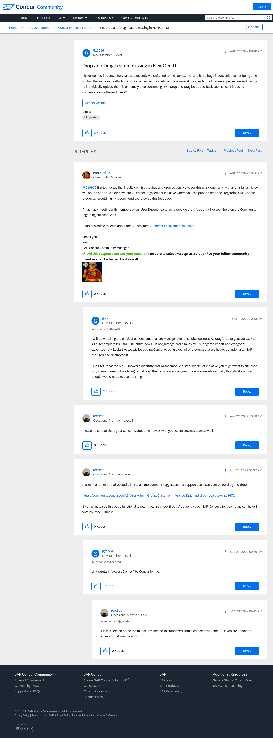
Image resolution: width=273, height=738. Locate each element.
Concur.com (92, 685)
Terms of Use (39, 715)
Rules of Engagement (29, 680)
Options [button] (253, 27)
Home (13, 27)
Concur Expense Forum (74, 27)
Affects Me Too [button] (95, 103)
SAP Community (171, 691)
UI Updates (91, 117)
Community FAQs (27, 685)
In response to (105, 329)
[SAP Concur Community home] (19, 7)
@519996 (89, 187)
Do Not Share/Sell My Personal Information (72, 715)
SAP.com (166, 680)
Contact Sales (93, 697)
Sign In (262, 6)
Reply (247, 133)
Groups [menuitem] (78, 18)
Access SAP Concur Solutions (104, 680)
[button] (225, 51)
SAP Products (169, 685)
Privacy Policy (22, 715)
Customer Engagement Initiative (172, 226)
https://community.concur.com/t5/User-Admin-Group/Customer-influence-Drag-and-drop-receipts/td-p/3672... (159, 495)
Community (50, 7)
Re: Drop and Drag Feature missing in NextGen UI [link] (134, 27)
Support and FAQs (27, 691)
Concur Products (95, 691)
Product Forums (38, 27)
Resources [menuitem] (103, 18)
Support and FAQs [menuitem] (134, 18)
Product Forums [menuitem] (49, 18)
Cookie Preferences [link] (108, 715)
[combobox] (238, 17)
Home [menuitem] (25, 18)
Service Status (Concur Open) (233, 680)
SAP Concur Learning (227, 685)
